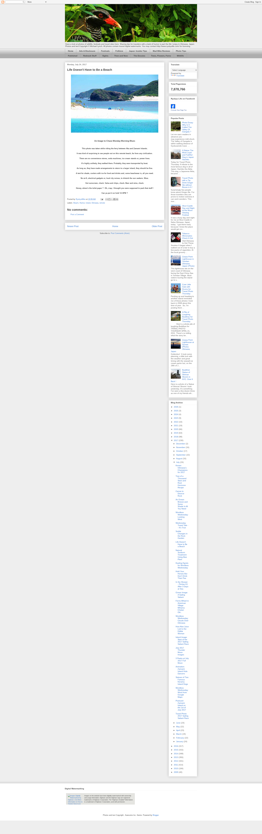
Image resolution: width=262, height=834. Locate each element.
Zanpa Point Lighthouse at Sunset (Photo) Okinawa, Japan (182, 345)
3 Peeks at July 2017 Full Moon (182, 660)
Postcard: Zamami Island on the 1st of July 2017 (181, 705)
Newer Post (72, 226)
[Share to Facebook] (114, 199)
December (181, 444)
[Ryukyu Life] (173, 108)
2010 (176, 768)
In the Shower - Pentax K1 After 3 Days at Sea (182, 585)
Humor (82, 203)
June (178, 723)
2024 (176, 414)
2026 (176, 407)
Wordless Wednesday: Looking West (182, 515)
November (181, 447)
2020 (176, 429)
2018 (176, 437)
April (178, 730)
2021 (176, 425)
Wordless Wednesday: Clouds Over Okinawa (182, 619)
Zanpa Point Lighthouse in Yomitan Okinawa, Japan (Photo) (188, 261)
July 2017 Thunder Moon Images (180, 651)
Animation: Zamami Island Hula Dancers (181, 670)
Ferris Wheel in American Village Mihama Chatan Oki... (182, 606)
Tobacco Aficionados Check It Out (187, 235)
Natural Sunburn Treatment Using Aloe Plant (181, 554)
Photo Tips (181, 51)
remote (102, 203)
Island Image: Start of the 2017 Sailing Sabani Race (182, 640)
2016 (176, 746)
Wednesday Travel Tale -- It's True (182, 525)
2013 (176, 757)
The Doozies (139, 56)
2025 (176, 411)
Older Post (157, 226)
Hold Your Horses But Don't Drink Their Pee (181, 574)
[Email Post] (102, 199)
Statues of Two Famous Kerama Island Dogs (182, 680)
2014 (176, 753)
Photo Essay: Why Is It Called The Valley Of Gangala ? (187, 127)
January (180, 741)
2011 (176, 765)
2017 (176, 440)
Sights (105, 56)
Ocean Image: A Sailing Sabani (182, 594)
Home (70, 51)
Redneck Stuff (89, 56)
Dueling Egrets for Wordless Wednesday (182, 565)
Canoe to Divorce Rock (180, 493)
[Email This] (106, 199)
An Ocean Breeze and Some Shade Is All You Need (182, 504)
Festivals (105, 51)
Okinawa (95, 203)
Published (72, 56)
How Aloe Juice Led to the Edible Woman (182, 629)
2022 (176, 422)
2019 (176, 433)
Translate (180, 76)
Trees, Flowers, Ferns (161, 56)
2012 (176, 761)
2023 (176, 418)
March (179, 734)
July (178, 462)
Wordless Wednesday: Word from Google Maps (182, 692)
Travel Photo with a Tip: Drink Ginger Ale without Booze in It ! (187, 182)
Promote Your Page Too (179, 110)
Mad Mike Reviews (161, 51)
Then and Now (121, 56)
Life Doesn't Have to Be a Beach (181, 544)
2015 (176, 750)
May (178, 727)
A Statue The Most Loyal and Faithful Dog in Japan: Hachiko (188, 155)
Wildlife (180, 56)
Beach (75, 203)
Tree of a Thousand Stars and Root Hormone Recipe (181, 482)
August (179, 458)
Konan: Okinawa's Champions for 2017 (181, 468)
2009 (176, 772)
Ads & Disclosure (87, 51)
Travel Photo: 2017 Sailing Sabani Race (182, 716)
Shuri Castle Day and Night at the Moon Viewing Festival (188, 210)
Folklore (119, 51)
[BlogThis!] (109, 199)
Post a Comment (77, 214)
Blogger (156, 815)
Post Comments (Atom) (120, 233)
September (181, 455)
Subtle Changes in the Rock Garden (181, 534)
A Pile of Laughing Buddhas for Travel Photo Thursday (187, 316)
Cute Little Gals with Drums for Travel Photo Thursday (187, 289)
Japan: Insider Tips (138, 51)
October (180, 451)
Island (88, 203)
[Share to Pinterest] (117, 199)
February (180, 738)
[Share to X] (112, 199)
